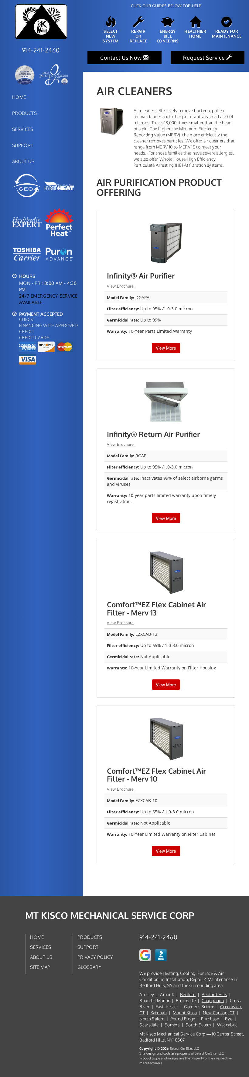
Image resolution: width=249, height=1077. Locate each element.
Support (22, 145)
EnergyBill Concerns (168, 36)
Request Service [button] (204, 57)
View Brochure (120, 286)
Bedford (188, 994)
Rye (228, 1018)
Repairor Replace (138, 36)
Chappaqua (213, 1000)
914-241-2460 (158, 937)
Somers (172, 1024)
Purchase (210, 1018)
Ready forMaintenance (226, 33)
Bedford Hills (214, 994)
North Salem (151, 1018)
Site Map (40, 967)
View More (166, 348)
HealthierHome (195, 33)
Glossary (89, 967)
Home (19, 97)
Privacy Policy (95, 957)
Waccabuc (227, 1024)
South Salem (198, 1024)
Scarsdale (149, 1024)
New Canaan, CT (218, 1012)
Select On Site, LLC (184, 1048)
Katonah (159, 1012)
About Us (23, 161)
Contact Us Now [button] (121, 57)
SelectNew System (110, 36)
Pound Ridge (182, 1018)
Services (22, 129)
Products (24, 113)
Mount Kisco (185, 1012)
